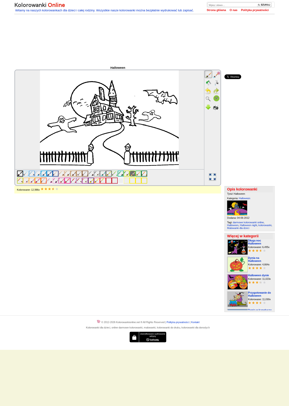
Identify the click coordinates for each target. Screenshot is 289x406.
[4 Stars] (53, 189)
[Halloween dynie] (238, 288)
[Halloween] (237, 214)
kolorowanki (264, 225)
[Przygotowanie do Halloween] (238, 305)
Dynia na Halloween (254, 259)
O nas (233, 10)
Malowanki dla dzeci (238, 228)
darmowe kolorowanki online (248, 222)
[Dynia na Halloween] (238, 271)
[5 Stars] (57, 189)
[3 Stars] (49, 189)
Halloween (244, 198)
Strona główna (216, 10)
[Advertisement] (144, 41)
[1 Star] (42, 189)
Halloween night (248, 225)
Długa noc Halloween (254, 242)
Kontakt (195, 322)
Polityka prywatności (255, 10)
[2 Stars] (45, 189)
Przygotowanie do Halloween (259, 294)
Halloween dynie (258, 275)
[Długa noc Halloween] (238, 253)
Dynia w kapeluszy (260, 310)
